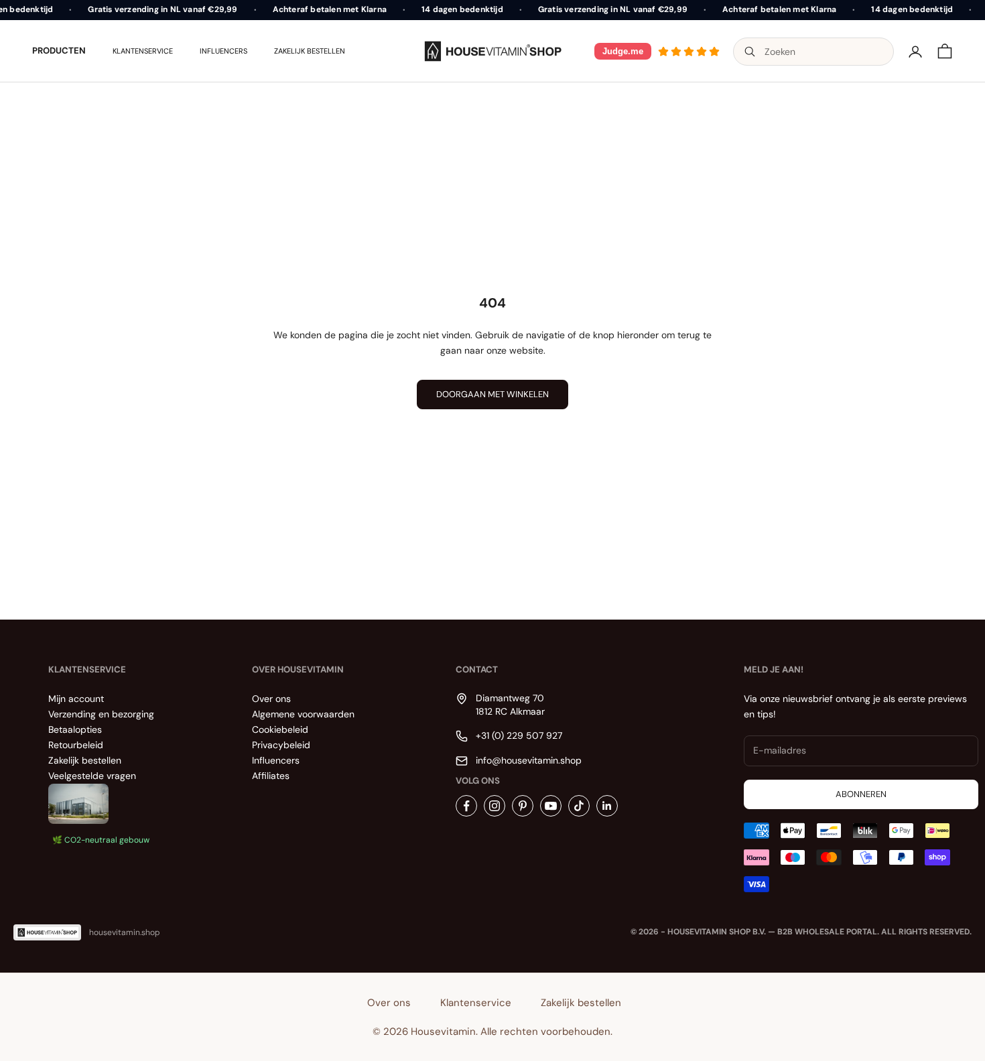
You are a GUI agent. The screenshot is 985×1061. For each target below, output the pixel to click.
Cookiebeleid (280, 729)
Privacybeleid (281, 745)
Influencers (223, 51)
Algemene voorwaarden (303, 714)
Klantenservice (143, 51)
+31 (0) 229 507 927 (519, 735)
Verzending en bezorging (101, 714)
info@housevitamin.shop (529, 760)
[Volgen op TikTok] (579, 805)
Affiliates (270, 776)
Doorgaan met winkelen (492, 394)
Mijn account (76, 699)
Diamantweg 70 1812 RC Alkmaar (510, 704)
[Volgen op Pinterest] (522, 805)
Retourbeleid (75, 745)
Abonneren (861, 794)
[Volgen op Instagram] (494, 805)
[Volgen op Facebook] (466, 805)
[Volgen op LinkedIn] (607, 805)
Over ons (271, 699)
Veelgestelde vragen (92, 776)
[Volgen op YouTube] (550, 805)
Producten (59, 50)
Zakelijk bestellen (309, 51)
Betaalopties (75, 729)
